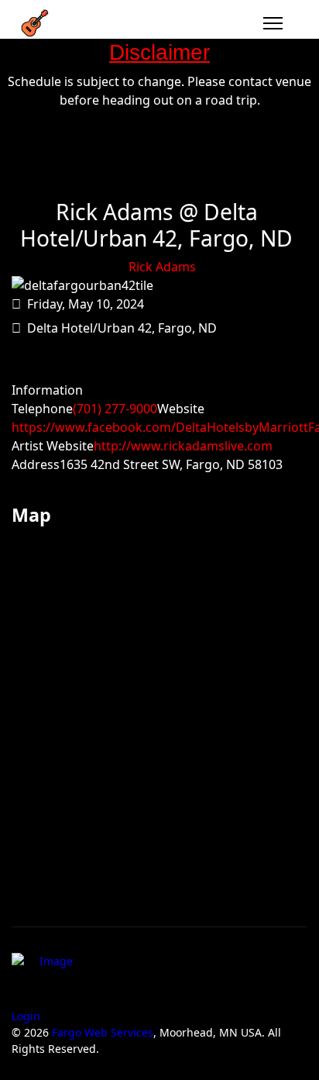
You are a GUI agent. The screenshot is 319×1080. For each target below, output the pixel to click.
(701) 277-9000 (115, 408)
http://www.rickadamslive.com (183, 445)
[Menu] (273, 23)
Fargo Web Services (102, 1032)
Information (47, 390)
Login (26, 1016)
